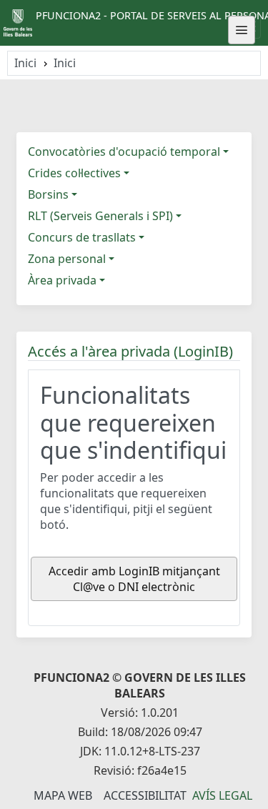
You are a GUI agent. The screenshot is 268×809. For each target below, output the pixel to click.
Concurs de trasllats (82, 237)
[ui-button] (241, 30)
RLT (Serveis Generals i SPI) (100, 216)
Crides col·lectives (74, 173)
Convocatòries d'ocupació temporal (124, 151)
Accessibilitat (145, 795)
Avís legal (222, 795)
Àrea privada (62, 280)
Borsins (48, 194)
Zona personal (67, 259)
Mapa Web (63, 795)
